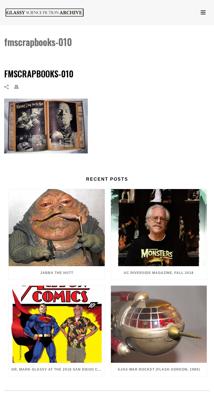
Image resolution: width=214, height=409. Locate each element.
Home (89, 56)
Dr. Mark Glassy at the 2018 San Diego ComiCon (58, 369)
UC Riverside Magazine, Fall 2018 (159, 273)
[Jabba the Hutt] (57, 227)
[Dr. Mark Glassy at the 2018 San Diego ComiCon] (57, 324)
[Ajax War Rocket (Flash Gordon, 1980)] (159, 324)
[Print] (19, 86)
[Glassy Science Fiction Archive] (39, 12)
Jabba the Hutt (56, 273)
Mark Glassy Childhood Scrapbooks (133, 56)
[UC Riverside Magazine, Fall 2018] (159, 227)
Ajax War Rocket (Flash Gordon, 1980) (159, 369)
